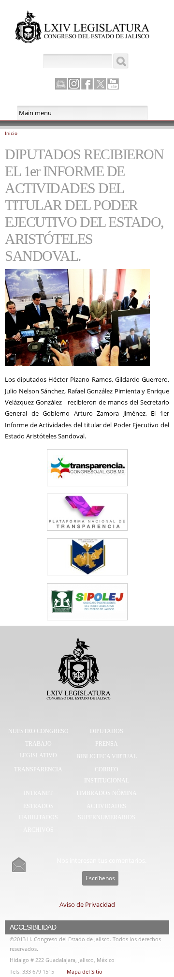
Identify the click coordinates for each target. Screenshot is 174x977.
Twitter (100, 84)
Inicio (11, 133)
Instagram (74, 84)
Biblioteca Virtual (106, 756)
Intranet (38, 793)
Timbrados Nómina (106, 793)
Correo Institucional (106, 775)
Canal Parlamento (61, 84)
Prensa (106, 743)
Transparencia (38, 769)
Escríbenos (100, 878)
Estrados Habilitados (38, 812)
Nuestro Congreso (38, 731)
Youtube (113, 84)
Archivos (38, 830)
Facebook (87, 84)
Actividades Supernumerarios (106, 812)
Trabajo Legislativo (38, 749)
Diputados (106, 731)
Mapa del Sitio (84, 971)
